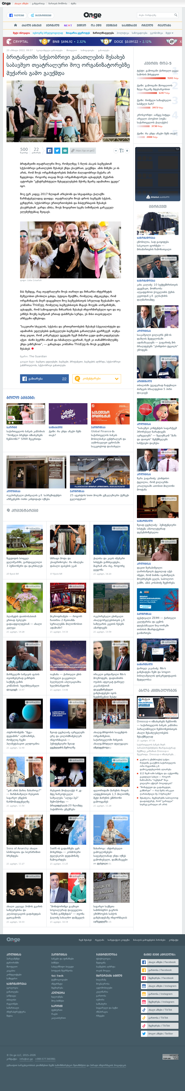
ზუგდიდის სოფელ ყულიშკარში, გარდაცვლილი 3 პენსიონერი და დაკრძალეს (24, 550)
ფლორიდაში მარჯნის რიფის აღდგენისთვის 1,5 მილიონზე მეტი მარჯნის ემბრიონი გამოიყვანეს (111, 782)
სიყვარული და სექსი (107, 1007)
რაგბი (54, 1014)
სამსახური (101, 1003)
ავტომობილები (104, 987)
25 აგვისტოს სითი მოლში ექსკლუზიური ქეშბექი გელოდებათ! (101, 478)
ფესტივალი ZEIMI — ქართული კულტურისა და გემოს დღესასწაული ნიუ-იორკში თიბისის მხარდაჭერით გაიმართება (157, 611)
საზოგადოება (139, 33)
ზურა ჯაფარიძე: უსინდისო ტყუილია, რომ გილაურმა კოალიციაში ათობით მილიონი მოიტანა (157, 470)
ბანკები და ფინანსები (62, 958)
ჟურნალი (52, 25)
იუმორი (100, 999)
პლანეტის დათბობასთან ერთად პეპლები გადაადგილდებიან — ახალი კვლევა (24, 608)
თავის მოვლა (103, 970)
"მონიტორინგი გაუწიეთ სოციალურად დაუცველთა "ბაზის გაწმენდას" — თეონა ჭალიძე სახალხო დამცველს (68, 898)
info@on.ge (26, 1059)
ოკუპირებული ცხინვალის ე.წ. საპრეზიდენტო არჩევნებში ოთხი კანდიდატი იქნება (38, 478)
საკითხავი (129, 25)
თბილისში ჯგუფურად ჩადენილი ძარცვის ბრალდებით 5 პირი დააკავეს (157, 375)
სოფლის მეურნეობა (62, 970)
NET (68, 25)
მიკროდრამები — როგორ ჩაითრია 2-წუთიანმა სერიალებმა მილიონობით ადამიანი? (68, 608)
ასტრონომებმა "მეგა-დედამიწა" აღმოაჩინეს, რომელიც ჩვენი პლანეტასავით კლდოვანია (24, 724)
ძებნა (73, 3)
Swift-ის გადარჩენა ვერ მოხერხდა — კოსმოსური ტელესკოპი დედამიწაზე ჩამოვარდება (68, 840)
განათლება (103, 50)
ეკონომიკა (156, 33)
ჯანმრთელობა (106, 954)
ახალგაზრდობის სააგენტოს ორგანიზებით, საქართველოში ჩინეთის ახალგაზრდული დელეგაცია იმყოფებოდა (111, 724)
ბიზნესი (55, 962)
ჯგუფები (18, 15)
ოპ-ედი (96, 25)
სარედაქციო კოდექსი (119, 940)
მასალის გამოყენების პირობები (149, 940)
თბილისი (11, 999)
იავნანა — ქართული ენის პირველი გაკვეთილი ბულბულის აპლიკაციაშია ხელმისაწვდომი (68, 666)
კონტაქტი (173, 940)
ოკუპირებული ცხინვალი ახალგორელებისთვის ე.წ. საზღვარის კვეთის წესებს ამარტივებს (111, 608)
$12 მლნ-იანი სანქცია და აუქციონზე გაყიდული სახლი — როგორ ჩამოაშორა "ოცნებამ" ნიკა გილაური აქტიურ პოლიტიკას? (159, 778)
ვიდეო (81, 25)
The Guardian (38, 356)
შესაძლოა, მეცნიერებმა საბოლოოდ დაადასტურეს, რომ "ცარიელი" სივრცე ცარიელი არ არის (159, 801)
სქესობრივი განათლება (52, 365)
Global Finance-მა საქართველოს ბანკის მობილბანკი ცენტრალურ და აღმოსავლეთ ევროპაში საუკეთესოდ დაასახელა (112, 425)
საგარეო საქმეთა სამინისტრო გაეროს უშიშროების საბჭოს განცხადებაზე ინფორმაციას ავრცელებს (111, 898)
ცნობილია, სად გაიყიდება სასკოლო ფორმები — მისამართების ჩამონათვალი (157, 231)
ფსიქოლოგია (103, 958)
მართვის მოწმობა (57, 3)
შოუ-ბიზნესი (57, 1000)
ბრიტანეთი (76, 361)
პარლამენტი (13, 958)
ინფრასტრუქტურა (16, 1011)
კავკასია (11, 970)
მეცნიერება (57, 987)
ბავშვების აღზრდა (122, 50)
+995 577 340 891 (45, 1059)
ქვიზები (111, 25)
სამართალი (13, 1007)
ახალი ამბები (21, 3)
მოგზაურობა (102, 983)
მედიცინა (101, 962)
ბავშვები (63, 361)
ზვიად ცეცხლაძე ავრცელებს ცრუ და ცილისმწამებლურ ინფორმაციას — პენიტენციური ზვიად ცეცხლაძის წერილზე (68, 724)
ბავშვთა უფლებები (46, 361)
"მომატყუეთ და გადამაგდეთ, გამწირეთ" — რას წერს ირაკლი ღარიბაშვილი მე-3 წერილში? (157, 790)
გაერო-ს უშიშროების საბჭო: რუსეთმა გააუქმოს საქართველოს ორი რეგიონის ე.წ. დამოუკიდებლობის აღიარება (158, 764)
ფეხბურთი (56, 1010)
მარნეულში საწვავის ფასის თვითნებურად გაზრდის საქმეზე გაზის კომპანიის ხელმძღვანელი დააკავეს (24, 666)
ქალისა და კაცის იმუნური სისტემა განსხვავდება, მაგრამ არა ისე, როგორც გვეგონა (111, 550)
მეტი (168, 33)
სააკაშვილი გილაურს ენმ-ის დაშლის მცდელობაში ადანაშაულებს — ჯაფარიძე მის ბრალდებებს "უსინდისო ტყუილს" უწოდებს (157, 328)
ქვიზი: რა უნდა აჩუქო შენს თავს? (70, 420)
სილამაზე (101, 979)
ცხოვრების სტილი (109, 975)
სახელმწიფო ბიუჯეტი (62, 966)
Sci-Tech (57, 975)
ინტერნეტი (57, 983)
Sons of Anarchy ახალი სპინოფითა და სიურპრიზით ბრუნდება (24, 840)
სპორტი (57, 1006)
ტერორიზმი (13, 962)
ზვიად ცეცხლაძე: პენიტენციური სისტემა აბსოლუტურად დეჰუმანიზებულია (157, 514)
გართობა (101, 995)
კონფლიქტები (14, 974)
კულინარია (102, 991)
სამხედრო (12, 978)
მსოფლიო (71, 50)
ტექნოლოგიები (59, 979)
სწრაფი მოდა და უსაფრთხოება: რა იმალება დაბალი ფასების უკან (68, 550)
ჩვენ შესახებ (85, 940)
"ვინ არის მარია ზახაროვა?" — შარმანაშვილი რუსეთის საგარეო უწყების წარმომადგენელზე (24, 782)
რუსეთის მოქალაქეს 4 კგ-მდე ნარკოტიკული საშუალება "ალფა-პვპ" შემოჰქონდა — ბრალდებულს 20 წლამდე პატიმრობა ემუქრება (68, 782)
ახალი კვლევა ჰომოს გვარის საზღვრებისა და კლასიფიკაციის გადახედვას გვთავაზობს (24, 898)
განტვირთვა (38, 3)
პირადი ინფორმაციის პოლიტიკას (108, 1065)
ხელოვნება (57, 996)
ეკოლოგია (12, 987)
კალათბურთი (58, 1018)
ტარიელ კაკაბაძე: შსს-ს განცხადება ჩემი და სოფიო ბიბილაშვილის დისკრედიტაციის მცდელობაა (157, 660)
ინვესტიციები (43, 15)
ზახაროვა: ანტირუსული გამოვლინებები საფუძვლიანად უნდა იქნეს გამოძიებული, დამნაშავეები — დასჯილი (111, 840)
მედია (10, 1015)
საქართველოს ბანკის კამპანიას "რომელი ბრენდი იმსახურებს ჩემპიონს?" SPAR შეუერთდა (28, 422)
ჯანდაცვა (11, 995)
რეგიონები (12, 1003)
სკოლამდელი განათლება (49, 50)
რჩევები (100, 1015)
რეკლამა (164, 25)
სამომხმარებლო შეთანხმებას (70, 1065)
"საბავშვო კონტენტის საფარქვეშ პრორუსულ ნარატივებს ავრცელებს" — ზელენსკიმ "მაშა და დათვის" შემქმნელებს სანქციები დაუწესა (157, 421)
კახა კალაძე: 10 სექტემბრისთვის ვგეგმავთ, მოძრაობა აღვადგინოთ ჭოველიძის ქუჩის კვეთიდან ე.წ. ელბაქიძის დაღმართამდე (157, 278)
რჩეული (147, 25)
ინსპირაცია (102, 1011)
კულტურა (58, 992)
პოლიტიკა (123, 33)
